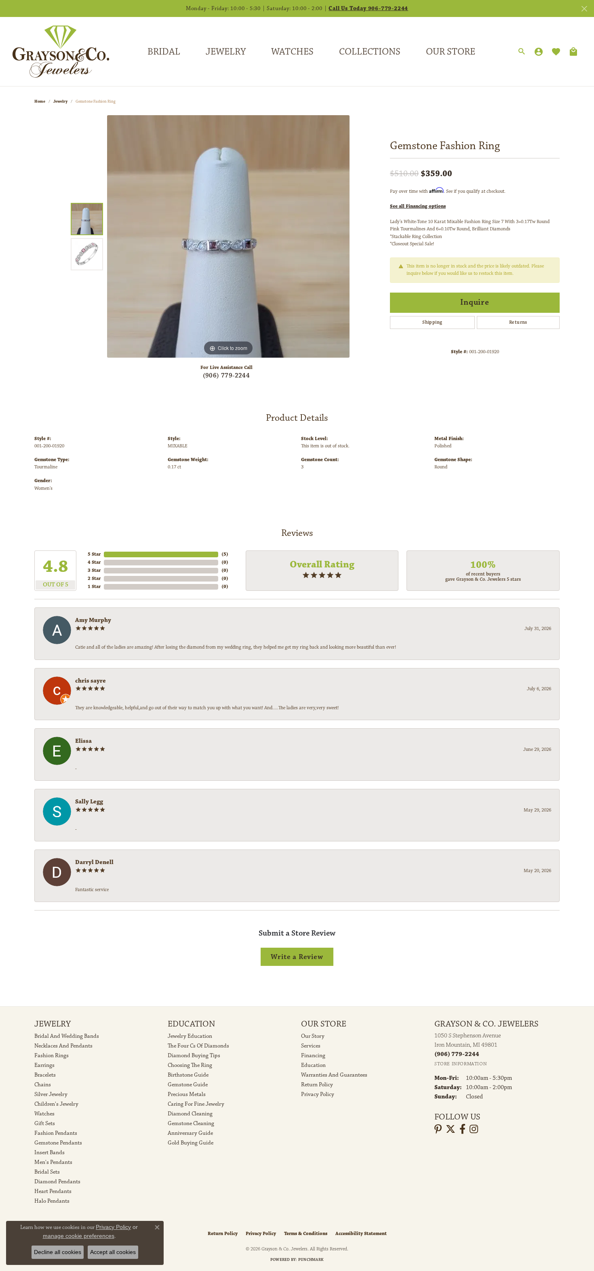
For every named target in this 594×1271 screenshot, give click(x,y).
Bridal (163, 52)
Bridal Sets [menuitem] (47, 1172)
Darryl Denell (94, 862)
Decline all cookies (57, 1252)
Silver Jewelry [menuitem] (50, 1094)
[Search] (521, 52)
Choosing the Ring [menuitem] (190, 1065)
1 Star (94, 587)
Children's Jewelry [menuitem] (56, 1104)
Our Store (450, 52)
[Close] (584, 9)
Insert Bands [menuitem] (49, 1152)
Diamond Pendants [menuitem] (57, 1181)
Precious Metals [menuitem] (187, 1094)
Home (39, 101)
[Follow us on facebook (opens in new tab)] (462, 1129)
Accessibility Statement (361, 1234)
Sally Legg (89, 801)
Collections (369, 52)
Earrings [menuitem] (44, 1065)
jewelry (60, 101)
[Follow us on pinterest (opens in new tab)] (438, 1129)
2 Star (94, 578)
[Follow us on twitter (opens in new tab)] (450, 1129)
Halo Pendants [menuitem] (52, 1201)
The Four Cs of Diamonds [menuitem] (198, 1046)
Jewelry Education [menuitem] (190, 1036)
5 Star (94, 554)
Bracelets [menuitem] (45, 1075)
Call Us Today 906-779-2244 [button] (368, 8)
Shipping (432, 322)
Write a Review (297, 956)
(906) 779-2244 (226, 375)
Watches (292, 52)
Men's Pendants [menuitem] (53, 1162)
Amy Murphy (93, 620)
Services (310, 1046)
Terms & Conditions (305, 1234)
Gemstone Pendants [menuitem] (58, 1143)
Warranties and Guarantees (334, 1075)
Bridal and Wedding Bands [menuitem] (66, 1036)
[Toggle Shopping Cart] (573, 51)
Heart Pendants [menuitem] (53, 1191)
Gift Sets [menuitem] (44, 1123)
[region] (228, 236)
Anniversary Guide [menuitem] (190, 1133)
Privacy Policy (317, 1094)
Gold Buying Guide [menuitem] (190, 1143)
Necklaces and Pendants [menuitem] (63, 1046)
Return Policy (317, 1084)
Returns (518, 322)
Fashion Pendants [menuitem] (55, 1133)
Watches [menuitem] (44, 1113)
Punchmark (311, 1259)
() (224, 554)
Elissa (83, 741)
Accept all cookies (113, 1252)
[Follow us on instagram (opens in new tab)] (474, 1129)
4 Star (94, 562)
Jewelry (226, 52)
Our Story (312, 1036)
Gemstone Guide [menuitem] (188, 1084)
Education (313, 1065)
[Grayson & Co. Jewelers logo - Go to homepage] (55, 51)
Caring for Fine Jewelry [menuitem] (196, 1104)
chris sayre (90, 681)
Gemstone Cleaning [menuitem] (191, 1123)
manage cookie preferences (78, 1236)
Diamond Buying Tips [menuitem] (194, 1055)
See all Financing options (418, 206)
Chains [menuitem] (42, 1084)
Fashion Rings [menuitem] (51, 1055)
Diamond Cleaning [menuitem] (190, 1113)
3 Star (94, 570)
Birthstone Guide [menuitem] (188, 1075)
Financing (313, 1055)
